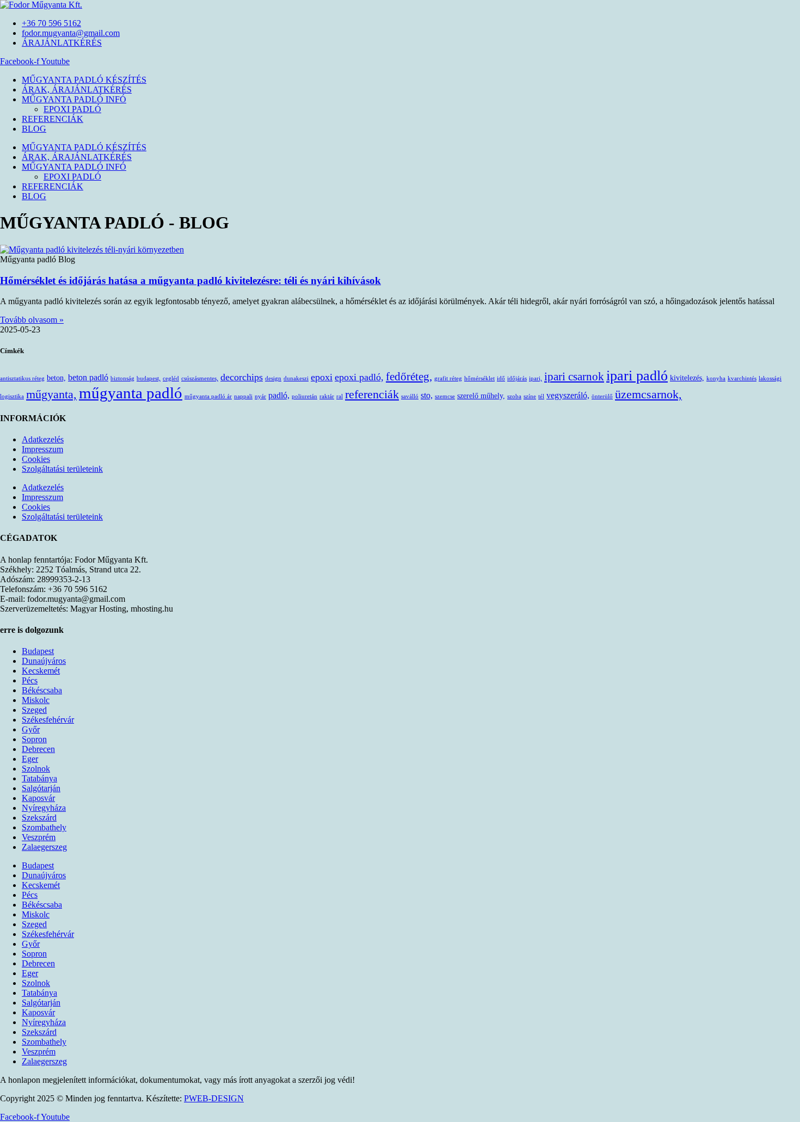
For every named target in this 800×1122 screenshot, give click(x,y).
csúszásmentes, (199, 378)
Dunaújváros (44, 660)
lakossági (770, 378)
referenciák (372, 394)
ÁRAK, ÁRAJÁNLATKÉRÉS (77, 89)
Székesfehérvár (48, 719)
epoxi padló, (359, 377)
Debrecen (38, 749)
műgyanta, (51, 394)
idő (501, 378)
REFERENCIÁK (52, 119)
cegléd (171, 378)
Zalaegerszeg (44, 847)
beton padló (88, 377)
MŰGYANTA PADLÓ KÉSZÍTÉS (84, 79)
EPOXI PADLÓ (72, 109)
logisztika (12, 396)
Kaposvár (38, 798)
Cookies (36, 459)
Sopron (34, 739)
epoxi (322, 377)
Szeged (34, 709)
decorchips (241, 377)
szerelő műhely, (481, 395)
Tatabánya (39, 778)
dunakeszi (296, 378)
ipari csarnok (574, 376)
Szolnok (36, 768)
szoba (514, 396)
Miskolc (36, 700)
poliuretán (304, 396)
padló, (279, 395)
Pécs (30, 680)
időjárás (517, 378)
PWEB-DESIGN (214, 1098)
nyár (260, 396)
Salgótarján (41, 788)
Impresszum (42, 449)
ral (339, 396)
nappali (243, 396)
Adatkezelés (43, 439)
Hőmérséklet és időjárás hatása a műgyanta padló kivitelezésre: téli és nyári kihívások (190, 280)
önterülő (602, 396)
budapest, (149, 378)
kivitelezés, (687, 377)
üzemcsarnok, (648, 394)
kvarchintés (742, 378)
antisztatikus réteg (22, 378)
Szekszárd (39, 817)
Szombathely (44, 827)
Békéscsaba (42, 690)
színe (530, 396)
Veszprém (39, 837)
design (273, 378)
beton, (56, 377)
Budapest (38, 651)
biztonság (122, 378)
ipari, (535, 378)
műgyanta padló (130, 393)
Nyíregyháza (44, 807)
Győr (31, 729)
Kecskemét (41, 670)
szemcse (445, 396)
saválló (410, 396)
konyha (715, 378)
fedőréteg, (409, 376)
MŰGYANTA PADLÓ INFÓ (74, 99)
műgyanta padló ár (208, 396)
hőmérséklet (479, 378)
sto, (427, 395)
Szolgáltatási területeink (62, 468)
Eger (30, 758)
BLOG (34, 128)
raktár (326, 396)
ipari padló (637, 376)
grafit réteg (448, 378)
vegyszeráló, (567, 395)
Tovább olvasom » (32, 319)
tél (541, 396)
